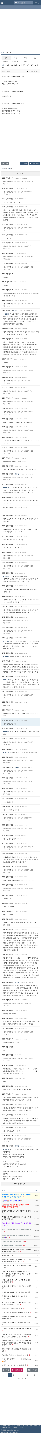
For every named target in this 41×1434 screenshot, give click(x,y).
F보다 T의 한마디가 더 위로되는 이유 (14, 1355)
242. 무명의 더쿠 (7, 606)
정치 (25, 61)
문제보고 (22, 1427)
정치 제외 (34, 1370)
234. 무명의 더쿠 (7, 526)
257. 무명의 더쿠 (7, 767)
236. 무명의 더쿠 (7, 544)
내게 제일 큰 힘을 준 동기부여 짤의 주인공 (15, 1328)
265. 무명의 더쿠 (7, 843)
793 (3, 1231)
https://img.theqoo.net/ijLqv (13, 1176)
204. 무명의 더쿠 (7, 207)
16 (28, 1337)
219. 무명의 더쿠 (7, 377)
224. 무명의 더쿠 (7, 427)
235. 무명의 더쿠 (7, 536)
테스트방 (8, 1427)
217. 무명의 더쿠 (7, 359)
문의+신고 (15, 1427)
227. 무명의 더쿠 (7, 458)
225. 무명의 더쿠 (7, 437)
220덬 (17, 474)
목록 (6, 163)
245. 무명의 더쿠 (7, 638)
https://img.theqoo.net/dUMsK (13, 76)
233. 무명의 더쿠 (7, 515)
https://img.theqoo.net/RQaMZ (13, 103)
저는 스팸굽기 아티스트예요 (11, 1308)
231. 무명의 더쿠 (7, 497)
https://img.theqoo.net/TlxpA (13, 1154)
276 (9, 1237)
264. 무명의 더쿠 (7, 835)
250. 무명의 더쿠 (7, 702)
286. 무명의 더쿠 (7, 1086)
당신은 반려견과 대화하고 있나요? (13, 1365)
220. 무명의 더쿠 (7, 388)
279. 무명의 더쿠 (7, 1018)
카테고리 (6, 52)
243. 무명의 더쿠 (7, 617)
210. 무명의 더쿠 (7, 274)
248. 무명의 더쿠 (7, 676)
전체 (6, 58)
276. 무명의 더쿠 (7, 982)
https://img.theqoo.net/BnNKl (12, 91)
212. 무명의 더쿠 (7, 290)
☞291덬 (6, 1149)
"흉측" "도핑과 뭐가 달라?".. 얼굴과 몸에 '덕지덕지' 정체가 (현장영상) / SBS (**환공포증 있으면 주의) (16, 1343)
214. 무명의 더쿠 (7, 311)
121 (23, 1197)
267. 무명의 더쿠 (7, 866)
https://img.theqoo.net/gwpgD (14, 1157)
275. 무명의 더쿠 (7, 954)
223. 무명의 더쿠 (7, 419)
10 (13, 1318)
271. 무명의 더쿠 (7, 903)
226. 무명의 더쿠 (7, 448)
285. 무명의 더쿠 (7, 1078)
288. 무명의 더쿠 (7, 1104)
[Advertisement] (20, 30)
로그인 (37, 3)
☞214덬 (6, 641)
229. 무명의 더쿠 (7, 474)
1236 (19, 1251)
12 (24, 1308)
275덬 (17, 982)
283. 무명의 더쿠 (7, 1055)
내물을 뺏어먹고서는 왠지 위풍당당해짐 (14, 1292)
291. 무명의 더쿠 (7, 1135)
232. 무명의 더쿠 (7, 507)
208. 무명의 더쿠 (7, 253)
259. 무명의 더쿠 (7, 788)
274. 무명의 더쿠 (7, 929)
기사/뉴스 (6, 61)
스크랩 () (36, 163)
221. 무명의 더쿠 (7, 398)
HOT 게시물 (18, 1370)
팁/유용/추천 (16, 61)
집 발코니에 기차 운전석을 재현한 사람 (14, 1312)
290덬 (17, 1146)
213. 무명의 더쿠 (7, 300)
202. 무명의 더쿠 (7, 188)
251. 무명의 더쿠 (7, 710)
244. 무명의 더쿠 (7, 627)
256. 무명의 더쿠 (7, 757)
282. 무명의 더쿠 (7, 1047)
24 (5, 1288)
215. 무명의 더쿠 (7, 328)
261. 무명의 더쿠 (7, 806)
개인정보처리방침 (19, 1425)
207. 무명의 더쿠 (7, 243)
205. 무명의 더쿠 (7, 224)
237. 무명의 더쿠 (7, 552)
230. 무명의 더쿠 (7, 484)
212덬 (16, 311)
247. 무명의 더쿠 (7, 661)
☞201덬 (6, 314)
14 (7, 1268)
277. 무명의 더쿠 (7, 1000)
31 (20, 1304)
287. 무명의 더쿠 (7, 1094)
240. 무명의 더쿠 (7, 586)
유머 (25, 58)
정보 (34, 58)
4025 (24, 1245)
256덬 (17, 767)
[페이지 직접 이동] (19, 1378)
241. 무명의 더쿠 (7, 596)
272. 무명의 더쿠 (7, 911)
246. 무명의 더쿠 (7, 653)
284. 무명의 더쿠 (7, 1065)
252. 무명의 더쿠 (7, 720)
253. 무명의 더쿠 (7, 728)
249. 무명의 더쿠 (7, 692)
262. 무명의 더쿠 (7, 814)
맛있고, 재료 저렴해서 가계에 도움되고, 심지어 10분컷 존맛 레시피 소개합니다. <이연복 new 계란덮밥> (16, 1274)
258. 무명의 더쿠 (7, 778)
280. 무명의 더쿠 (7, 1028)
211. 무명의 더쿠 (7, 282)
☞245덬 (6, 656)
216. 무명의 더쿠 (7, 339)
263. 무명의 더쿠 (7, 825)
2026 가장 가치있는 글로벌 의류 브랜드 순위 (16, 1349)
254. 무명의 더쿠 (7, 739)
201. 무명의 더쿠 (7, 178)
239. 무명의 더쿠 (7, 573)
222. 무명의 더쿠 (7, 408)
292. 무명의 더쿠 (7, 1146)
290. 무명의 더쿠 (7, 1127)
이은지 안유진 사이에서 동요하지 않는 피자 (16, 1322)
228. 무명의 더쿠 (7, 466)
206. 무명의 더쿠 (7, 235)
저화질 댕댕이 (6, 1255)
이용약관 (10, 1425)
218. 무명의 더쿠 (7, 367)
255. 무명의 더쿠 (7, 749)
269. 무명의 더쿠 (7, 885)
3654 (24, 1241)
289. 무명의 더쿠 (7, 1115)
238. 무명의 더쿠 (7, 562)
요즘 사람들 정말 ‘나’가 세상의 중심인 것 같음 (16, 1286)
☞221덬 (6, 488)
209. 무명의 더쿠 (7, 263)
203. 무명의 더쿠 (7, 199)
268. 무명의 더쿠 (7, 877)
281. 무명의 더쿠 (7, 1039)
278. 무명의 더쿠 (7, 1010)
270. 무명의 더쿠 (7, 895)
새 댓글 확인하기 (21, 1184)
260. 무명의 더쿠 (7, 799)
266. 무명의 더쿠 (7, 853)
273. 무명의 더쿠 (7, 919)
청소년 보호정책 (30, 1425)
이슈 (15, 58)
